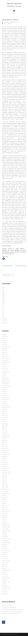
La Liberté (8, 23)
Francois (15, 22)
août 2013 (4, 456)
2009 (3, 301)
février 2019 (5, 405)
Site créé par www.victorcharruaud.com (9, 634)
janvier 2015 (5, 432)
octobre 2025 (5, 336)
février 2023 (5, 354)
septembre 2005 (6, 570)
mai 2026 (4, 334)
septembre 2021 (6, 372)
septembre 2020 (6, 385)
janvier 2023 (5, 356)
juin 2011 (4, 499)
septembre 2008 (6, 542)
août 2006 (4, 564)
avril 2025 (4, 342)
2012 (3, 307)
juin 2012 (4, 478)
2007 (3, 297)
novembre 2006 (6, 560)
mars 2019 (4, 403)
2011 (3, 305)
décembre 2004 (6, 578)
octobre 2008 (5, 540)
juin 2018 (4, 411)
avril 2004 (4, 580)
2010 (3, 303)
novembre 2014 (6, 434)
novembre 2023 (6, 346)
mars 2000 (4, 591)
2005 (3, 293)
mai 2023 (4, 350)
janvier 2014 (5, 448)
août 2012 (4, 474)
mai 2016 (4, 419)
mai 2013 (4, 460)
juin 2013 (4, 458)
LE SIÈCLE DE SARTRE (7, 265)
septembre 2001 (6, 582)
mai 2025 (4, 340)
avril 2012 (4, 482)
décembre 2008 (6, 538)
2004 (3, 291)
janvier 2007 (5, 558)
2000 (5, 23)
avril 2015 (4, 429)
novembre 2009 (6, 527)
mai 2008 (4, 546)
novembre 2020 (6, 381)
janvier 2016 (5, 425)
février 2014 (5, 446)
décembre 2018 (6, 407)
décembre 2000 (6, 587)
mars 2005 (4, 574)
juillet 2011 (4, 497)
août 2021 (4, 374)
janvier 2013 (5, 466)
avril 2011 (4, 503)
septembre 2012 (6, 472)
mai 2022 (4, 364)
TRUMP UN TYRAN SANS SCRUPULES (11, 613)
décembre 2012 (6, 468)
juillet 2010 (4, 515)
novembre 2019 (6, 397)
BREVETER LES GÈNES (20, 265)
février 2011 (5, 507)
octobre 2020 (5, 383)
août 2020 (4, 387)
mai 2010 (4, 519)
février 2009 (5, 536)
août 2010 (4, 513)
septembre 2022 (6, 362)
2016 (3, 315)
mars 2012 (4, 483)
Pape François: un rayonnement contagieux (12, 611)
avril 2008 (4, 548)
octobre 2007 (5, 552)
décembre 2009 (6, 525)
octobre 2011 (5, 491)
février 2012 (5, 485)
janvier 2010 (5, 523)
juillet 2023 (4, 348)
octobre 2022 (5, 360)
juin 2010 (4, 517)
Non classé (4, 322)
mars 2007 (4, 556)
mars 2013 (4, 462)
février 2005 (5, 576)
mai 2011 (4, 501)
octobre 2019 (5, 399)
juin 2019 (4, 401)
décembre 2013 (6, 450)
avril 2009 (4, 534)
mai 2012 (4, 480)
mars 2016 (4, 423)
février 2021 (5, 378)
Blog (3, 317)
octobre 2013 (5, 452)
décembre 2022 (6, 358)
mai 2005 (4, 572)
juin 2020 (4, 389)
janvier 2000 (5, 593)
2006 (3, 295)
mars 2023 (4, 352)
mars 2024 (4, 344)
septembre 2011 (6, 493)
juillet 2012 (4, 476)
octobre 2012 (5, 470)
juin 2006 (4, 568)
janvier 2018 (5, 417)
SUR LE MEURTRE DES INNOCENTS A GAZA (12, 609)
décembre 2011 (6, 489)
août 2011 (4, 495)
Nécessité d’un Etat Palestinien (9, 607)
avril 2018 (4, 413)
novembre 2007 (6, 550)
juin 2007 (4, 554)
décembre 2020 (6, 380)
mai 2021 (4, 376)
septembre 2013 (6, 454)
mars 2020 (4, 395)
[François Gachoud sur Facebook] (3, 622)
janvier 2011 (5, 509)
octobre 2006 (5, 562)
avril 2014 (4, 444)
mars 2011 (4, 505)
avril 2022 (4, 366)
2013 (3, 309)
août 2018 (4, 409)
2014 (3, 311)
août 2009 (4, 533)
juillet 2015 (4, 427)
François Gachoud (14, 4)
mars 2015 (4, 431)
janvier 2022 (5, 368)
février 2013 (5, 464)
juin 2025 (4, 338)
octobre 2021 (5, 370)
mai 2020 (4, 391)
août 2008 (4, 544)
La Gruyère (4, 319)
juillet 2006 (4, 566)
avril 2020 (4, 393)
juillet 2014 (4, 440)
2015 (3, 313)
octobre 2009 (5, 529)
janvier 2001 (5, 585)
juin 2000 (4, 589)
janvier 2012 (5, 487)
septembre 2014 (6, 436)
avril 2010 (4, 521)
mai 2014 (4, 442)
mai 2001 (4, 584)
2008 (3, 299)
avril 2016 (4, 421)
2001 (3, 289)
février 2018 (5, 415)
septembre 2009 (6, 531)
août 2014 (4, 438)
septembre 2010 (6, 511)
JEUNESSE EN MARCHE (7, 605)
